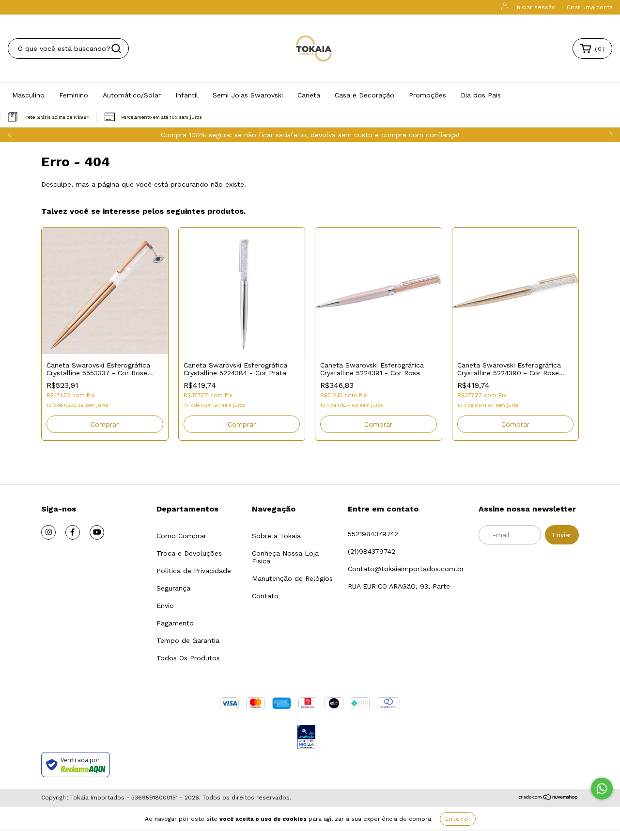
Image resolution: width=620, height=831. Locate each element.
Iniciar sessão (535, 7)
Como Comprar (181, 536)
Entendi (457, 818)
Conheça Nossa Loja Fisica (285, 557)
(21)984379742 (371, 551)
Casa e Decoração (364, 95)
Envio (165, 605)
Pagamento (175, 623)
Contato (265, 596)
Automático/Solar (132, 95)
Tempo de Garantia (187, 640)
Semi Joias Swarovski (248, 95)
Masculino (28, 95)
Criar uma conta (590, 7)
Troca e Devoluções (189, 553)
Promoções (427, 95)
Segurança (173, 588)
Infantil (186, 95)
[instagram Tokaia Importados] (48, 532)
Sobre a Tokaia (276, 536)
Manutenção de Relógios (292, 578)
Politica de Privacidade (193, 571)
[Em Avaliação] (306, 738)
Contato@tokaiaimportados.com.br (406, 569)
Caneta (308, 95)
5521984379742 (373, 534)
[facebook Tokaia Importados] (72, 532)
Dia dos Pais (481, 95)
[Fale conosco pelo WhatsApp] (602, 788)
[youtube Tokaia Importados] (97, 532)
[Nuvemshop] (548, 798)
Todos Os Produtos (188, 658)
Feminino (73, 95)
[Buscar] (116, 48)
